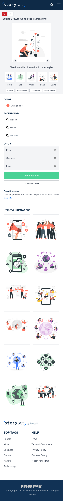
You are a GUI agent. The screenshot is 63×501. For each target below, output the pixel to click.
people (7, 439)
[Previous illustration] (15, 61)
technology (10, 466)
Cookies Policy (39, 455)
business (8, 450)
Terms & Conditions (41, 444)
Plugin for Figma (40, 461)
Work (6, 444)
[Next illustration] (48, 61)
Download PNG (31, 183)
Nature (7, 461)
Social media (49, 90)
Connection (35, 90)
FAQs (34, 439)
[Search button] (51, 4)
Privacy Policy (38, 450)
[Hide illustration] (55, 150)
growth (10, 90)
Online (7, 455)
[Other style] (9, 77)
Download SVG (32, 175)
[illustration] (17, 229)
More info (8, 198)
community (22, 90)
